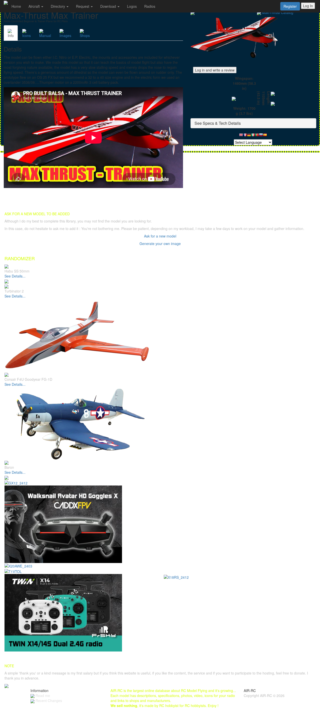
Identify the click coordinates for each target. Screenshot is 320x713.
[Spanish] (265, 136)
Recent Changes (48, 700)
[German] (249, 136)
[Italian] (253, 136)
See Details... (15, 276)
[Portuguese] (257, 136)
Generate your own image (160, 243)
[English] (241, 136)
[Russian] (261, 136)
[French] (245, 136)
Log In (308, 5)
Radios (149, 6)
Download (108, 6)
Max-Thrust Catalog (277, 12)
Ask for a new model (160, 236)
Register (290, 6)
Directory (58, 6)
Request (83, 6)
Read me (42, 695)
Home (16, 6)
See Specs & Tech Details (217, 123)
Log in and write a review (214, 70)
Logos (132, 6)
